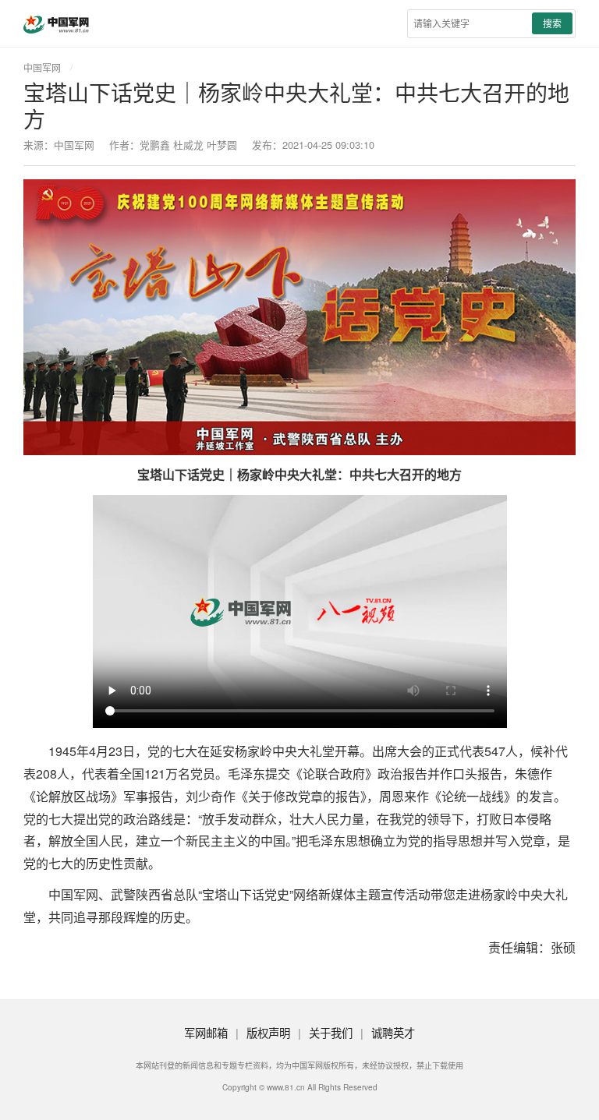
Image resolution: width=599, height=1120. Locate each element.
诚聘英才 (393, 1032)
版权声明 (268, 1032)
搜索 (552, 23)
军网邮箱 (206, 1032)
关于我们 (331, 1032)
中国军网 (42, 67)
